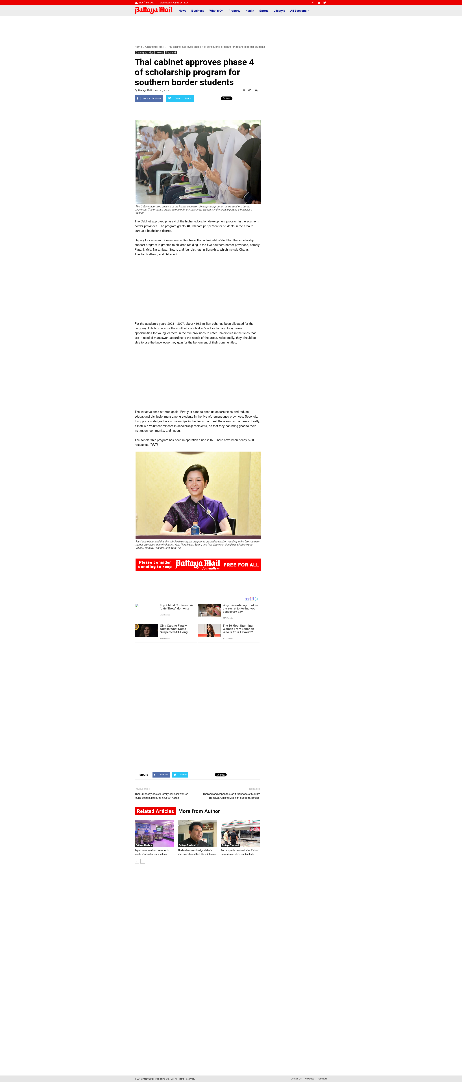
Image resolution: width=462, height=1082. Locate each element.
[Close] (274, 163)
